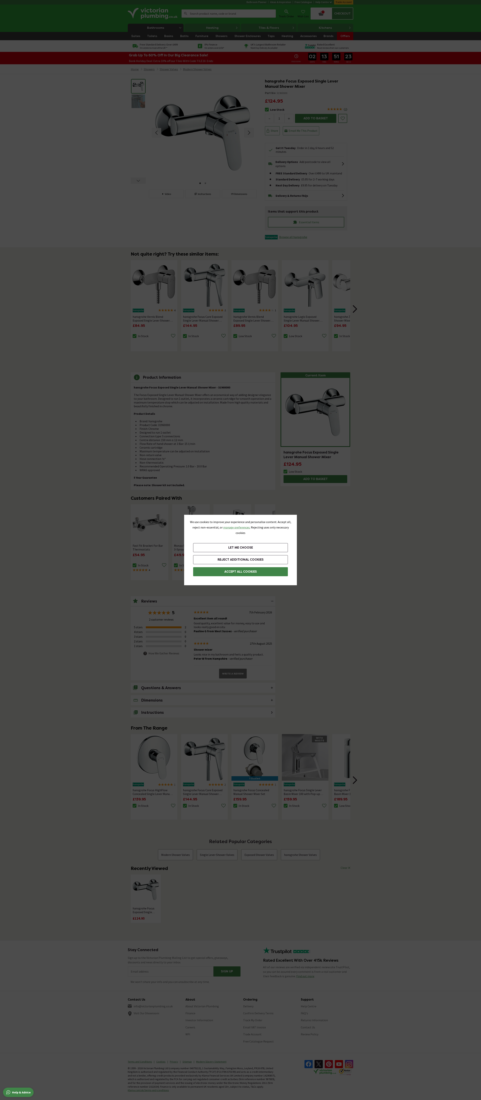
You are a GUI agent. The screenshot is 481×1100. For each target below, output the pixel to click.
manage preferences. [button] (236, 527)
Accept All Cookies (240, 572)
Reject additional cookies (241, 560)
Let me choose (240, 548)
